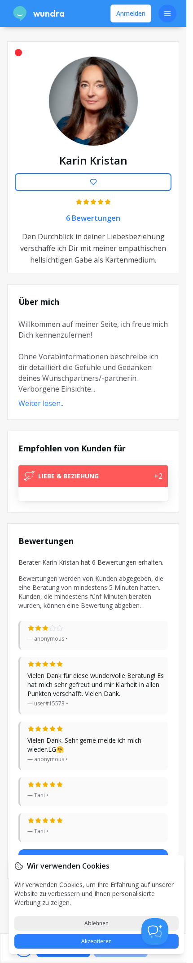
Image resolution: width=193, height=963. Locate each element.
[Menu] (167, 13)
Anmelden (130, 13)
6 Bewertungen (93, 218)
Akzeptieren (96, 941)
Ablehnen (96, 923)
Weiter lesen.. (40, 403)
